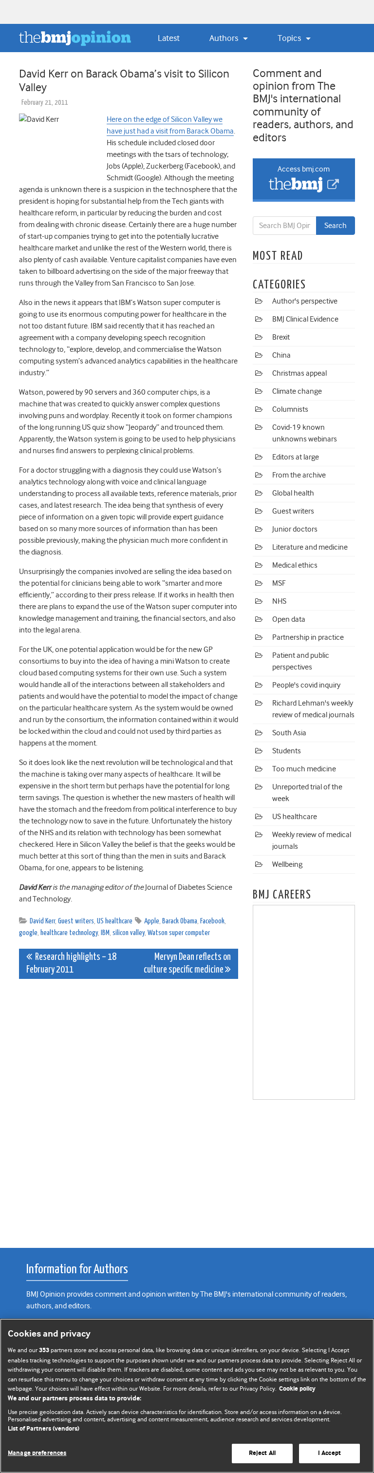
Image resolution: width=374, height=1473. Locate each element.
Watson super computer (179, 933)
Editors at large (295, 457)
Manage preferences (37, 1453)
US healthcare (114, 921)
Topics (290, 38)
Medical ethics (295, 565)
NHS (279, 601)
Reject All (262, 1453)
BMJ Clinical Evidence (305, 319)
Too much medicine (304, 769)
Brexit (281, 337)
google (28, 933)
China (281, 355)
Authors (224, 38)
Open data (288, 619)
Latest (169, 38)
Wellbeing (287, 864)
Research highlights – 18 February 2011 (71, 964)
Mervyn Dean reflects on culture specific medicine (187, 964)
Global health (293, 493)
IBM (105, 933)
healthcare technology (69, 933)
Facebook (212, 921)
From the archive (299, 475)
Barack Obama (179, 921)
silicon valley (128, 933)
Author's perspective (304, 301)
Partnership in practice (308, 637)
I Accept (329, 1453)
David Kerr (42, 921)
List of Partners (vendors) (43, 1429)
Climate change (297, 391)
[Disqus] (128, 1108)
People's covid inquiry (306, 685)
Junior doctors (295, 529)
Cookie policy (297, 1389)
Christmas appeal (299, 373)
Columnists (290, 409)
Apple (151, 921)
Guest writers (76, 921)
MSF (278, 583)
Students (286, 750)
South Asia (289, 732)
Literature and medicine (310, 547)
